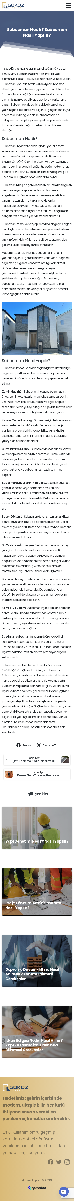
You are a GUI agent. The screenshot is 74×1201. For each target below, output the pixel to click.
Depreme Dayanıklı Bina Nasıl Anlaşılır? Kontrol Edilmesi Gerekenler (32, 974)
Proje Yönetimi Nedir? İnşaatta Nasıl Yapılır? (33, 905)
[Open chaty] (64, 1192)
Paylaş (26, 745)
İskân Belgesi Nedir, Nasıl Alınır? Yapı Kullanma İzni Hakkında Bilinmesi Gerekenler (34, 1045)
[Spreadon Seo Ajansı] (37, 1188)
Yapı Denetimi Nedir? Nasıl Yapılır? (36, 841)
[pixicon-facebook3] (51, 1162)
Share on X (49, 745)
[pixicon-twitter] (59, 1162)
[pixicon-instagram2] (67, 1162)
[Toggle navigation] (68, 6)
